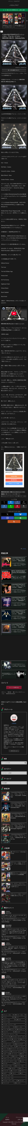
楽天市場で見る (14, 479)
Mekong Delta (9, 472)
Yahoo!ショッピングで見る (14, 483)
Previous (1, 21)
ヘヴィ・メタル (23, 496)
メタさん (14, 723)
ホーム (7, 1117)
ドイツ (18, 494)
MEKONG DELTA (6, 491)
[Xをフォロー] (7, 514)
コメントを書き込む (14, 687)
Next (27, 21)
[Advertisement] (14, 535)
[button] (24, 506)
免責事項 (7, 1119)
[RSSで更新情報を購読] (14, 521)
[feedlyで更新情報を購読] (20, 517)
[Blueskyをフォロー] (20, 514)
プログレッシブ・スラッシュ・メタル (10, 496)
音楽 (3, 494)
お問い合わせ (21, 1119)
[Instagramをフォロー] (7, 517)
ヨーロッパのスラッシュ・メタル (18, 491)
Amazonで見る (14, 476)
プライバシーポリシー (21, 1117)
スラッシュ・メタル (11, 494)
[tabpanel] (7, 20)
